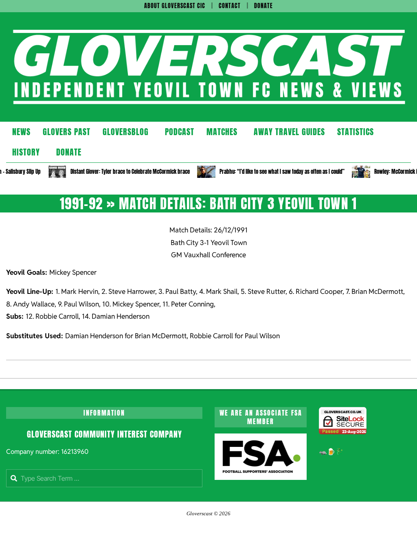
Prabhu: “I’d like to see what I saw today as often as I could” (282, 171)
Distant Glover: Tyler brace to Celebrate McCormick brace (130, 171)
